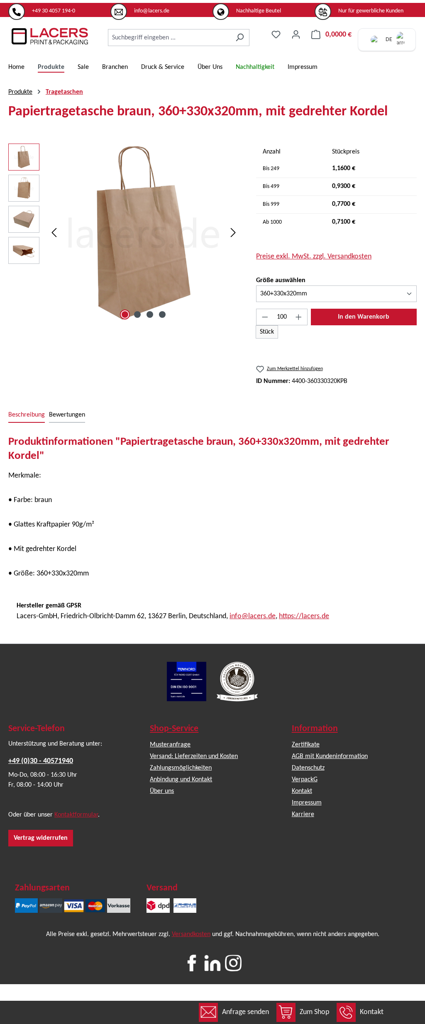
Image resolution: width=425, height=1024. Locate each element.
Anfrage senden (245, 1012)
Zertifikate (306, 744)
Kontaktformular (76, 815)
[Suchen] (239, 37)
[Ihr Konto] (296, 34)
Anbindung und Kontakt (181, 779)
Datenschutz (308, 768)
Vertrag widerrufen (41, 838)
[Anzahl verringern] (265, 317)
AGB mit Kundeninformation (330, 756)
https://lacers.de (304, 616)
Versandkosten (191, 934)
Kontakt (371, 1012)
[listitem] (59, 8)
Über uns (162, 791)
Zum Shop (314, 1012)
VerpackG (305, 779)
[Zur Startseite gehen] (49, 36)
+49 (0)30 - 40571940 (40, 761)
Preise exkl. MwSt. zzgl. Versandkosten (313, 257)
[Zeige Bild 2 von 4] (137, 314)
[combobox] (169, 37)
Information (315, 729)
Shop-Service (174, 729)
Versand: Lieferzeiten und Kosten (194, 756)
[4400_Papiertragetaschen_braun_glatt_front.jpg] (143, 233)
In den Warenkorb (363, 317)
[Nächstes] (233, 232)
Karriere (303, 814)
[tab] (26, 415)
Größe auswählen (280, 280)
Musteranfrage (170, 744)
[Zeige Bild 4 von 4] (162, 314)
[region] (124, 233)
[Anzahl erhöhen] (299, 317)
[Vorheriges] (54, 232)
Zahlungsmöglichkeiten (181, 768)
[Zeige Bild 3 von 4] (150, 314)
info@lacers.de (253, 616)
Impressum (307, 803)
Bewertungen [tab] (67, 415)
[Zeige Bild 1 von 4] (125, 314)
